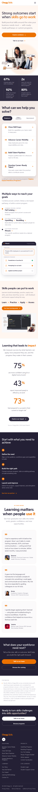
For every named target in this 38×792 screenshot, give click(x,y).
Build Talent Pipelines (8, 753)
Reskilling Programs (26, 749)
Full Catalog (9, 210)
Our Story (5, 767)
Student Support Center (28, 769)
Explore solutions (18, 35)
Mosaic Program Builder (27, 754)
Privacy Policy (6, 788)
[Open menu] (35, 3)
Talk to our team (18, 41)
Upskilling (9, 220)
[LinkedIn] (3, 739)
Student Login (25, 767)
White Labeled (25, 757)
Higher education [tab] (18, 118)
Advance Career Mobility (9, 756)
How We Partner (7, 769)
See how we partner (8, 493)
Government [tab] (30, 118)
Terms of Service (16, 788)
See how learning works (11, 308)
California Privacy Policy (29, 788)
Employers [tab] (7, 118)
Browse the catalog (19, 667)
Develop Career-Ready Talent (8, 747)
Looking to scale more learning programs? (17, 179)
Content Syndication (26, 760)
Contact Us (5, 777)
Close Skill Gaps (6, 751)
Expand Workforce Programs (7, 759)
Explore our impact (18, 419)
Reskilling (20, 220)
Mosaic (8, 231)
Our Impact (5, 772)
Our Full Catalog (25, 752)
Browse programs (19, 723)
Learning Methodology (8, 775)
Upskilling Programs (26, 747)
